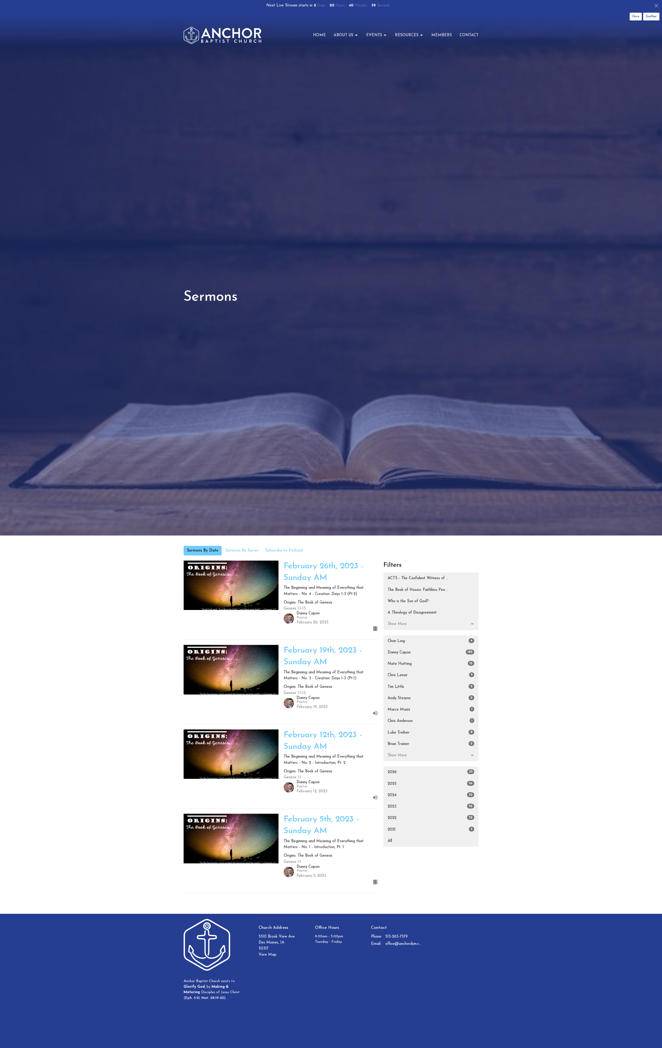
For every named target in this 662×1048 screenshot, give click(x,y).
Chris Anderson (430, 721)
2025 (430, 784)
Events (374, 35)
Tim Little (430, 687)
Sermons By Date (202, 551)
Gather (651, 16)
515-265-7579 (396, 937)
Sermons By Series (241, 551)
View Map (267, 955)
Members (441, 35)
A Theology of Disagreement (412, 613)
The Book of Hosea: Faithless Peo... (417, 590)
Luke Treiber (430, 732)
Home (319, 35)
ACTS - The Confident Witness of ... (418, 578)
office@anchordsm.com (403, 944)
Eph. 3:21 (192, 998)
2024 (430, 795)
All (390, 841)
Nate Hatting (430, 664)
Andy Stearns (430, 698)
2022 (430, 818)
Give (635, 16)
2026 (430, 772)
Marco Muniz (430, 709)
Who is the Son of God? (408, 601)
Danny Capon (430, 652)
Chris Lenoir (430, 675)
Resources (406, 35)
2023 (430, 806)
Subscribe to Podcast (284, 551)
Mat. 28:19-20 (212, 998)
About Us (343, 35)
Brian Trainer (430, 744)
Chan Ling (430, 641)
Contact (469, 35)
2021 (430, 829)
